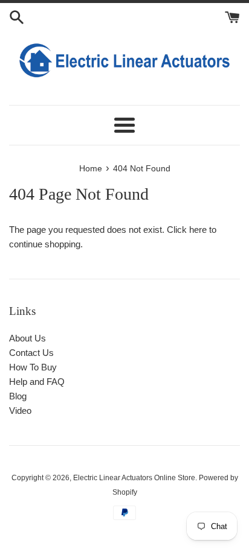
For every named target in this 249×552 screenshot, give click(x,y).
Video (20, 410)
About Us (27, 338)
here (198, 229)
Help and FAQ (37, 381)
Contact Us (31, 352)
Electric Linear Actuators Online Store (134, 478)
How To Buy (33, 367)
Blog (18, 396)
